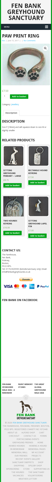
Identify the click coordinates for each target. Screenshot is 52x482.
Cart (41, 432)
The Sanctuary (36, 472)
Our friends (21, 456)
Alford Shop (28, 432)
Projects (36, 456)
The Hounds (17, 472)
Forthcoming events (28, 439)
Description (11, 113)
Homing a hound (38, 446)
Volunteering (35, 475)
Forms (43, 436)
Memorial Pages (36, 449)
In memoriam (17, 449)
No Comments (30, 40)
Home (40, 442)
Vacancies (18, 475)
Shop (40, 462)
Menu (7, 27)
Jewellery (15, 104)
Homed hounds (17, 446)
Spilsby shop (35, 465)
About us (12, 432)
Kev (3, 40)
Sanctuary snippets (23, 462)
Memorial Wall (19, 452)
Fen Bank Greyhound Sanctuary (26, 11)
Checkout (14, 436)
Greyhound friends (22, 442)
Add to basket (19, 96)
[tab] (11, 113)
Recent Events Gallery (28, 459)
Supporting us (42, 469)
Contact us (30, 436)
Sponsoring (12, 469)
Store (26, 469)
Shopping (19, 465)
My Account (38, 452)
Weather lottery (28, 479)
